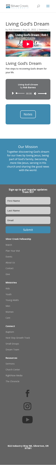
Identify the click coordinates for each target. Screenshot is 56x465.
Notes (28, 114)
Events (9, 256)
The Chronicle (12, 381)
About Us (10, 262)
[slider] (41, 93)
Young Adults (12, 300)
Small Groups (12, 343)
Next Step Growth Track (18, 337)
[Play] (12, 93)
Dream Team (12, 349)
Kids (8, 288)
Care (8, 317)
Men (8, 305)
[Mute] (35, 93)
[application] (28, 93)
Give (8, 274)
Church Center (13, 369)
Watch (9, 244)
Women (10, 311)
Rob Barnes (14, 29)
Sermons (43, 29)
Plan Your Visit (13, 250)
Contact (10, 268)
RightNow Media (14, 375)
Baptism (10, 331)
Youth (9, 294)
